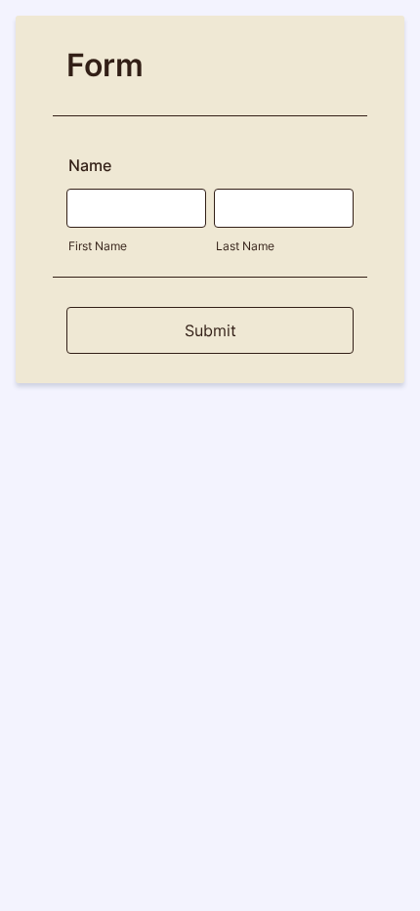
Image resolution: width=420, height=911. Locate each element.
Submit (210, 330)
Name (89, 165)
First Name (97, 246)
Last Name (245, 246)
